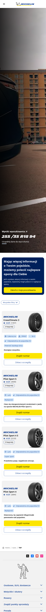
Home (7, 548)
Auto (14, 548)
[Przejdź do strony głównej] (25, 4)
